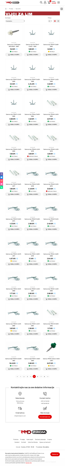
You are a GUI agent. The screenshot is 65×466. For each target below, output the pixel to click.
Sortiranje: (8, 18)
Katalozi (17, 442)
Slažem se (55, 454)
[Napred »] (47, 376)
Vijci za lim (18, 8)
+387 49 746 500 (45, 401)
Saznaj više (29, 462)
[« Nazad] (17, 376)
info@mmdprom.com (20, 416)
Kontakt (23, 442)
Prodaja (11, 8)
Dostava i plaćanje (40, 439)
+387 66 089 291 (45, 403)
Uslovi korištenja (33, 442)
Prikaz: (50, 18)
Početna (15, 439)
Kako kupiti (30, 439)
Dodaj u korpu (14, 54)
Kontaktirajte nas (45, 417)
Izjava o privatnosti (44, 442)
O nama (49, 439)
